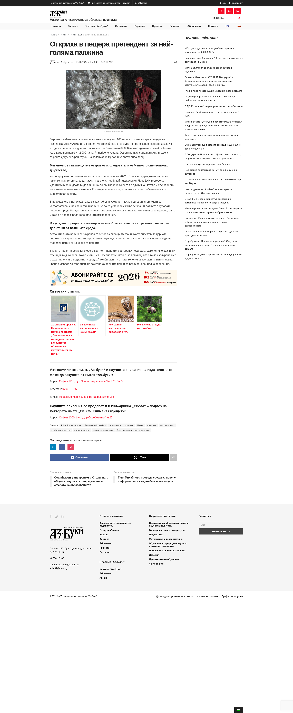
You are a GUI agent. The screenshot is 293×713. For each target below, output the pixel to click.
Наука (140, 425)
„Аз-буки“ (64, 62)
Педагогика (156, 534)
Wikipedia (142, 3)
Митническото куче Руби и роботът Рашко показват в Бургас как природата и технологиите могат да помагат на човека (213, 125)
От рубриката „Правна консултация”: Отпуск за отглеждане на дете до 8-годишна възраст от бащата (211, 245)
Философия (156, 563)
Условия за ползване (207, 596)
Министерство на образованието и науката (109, 3)
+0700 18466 (57, 558)
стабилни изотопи (61, 430)
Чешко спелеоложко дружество (133, 430)
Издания (139, 26)
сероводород (167, 425)
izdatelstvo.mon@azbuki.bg (75, 396)
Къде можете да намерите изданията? (115, 524)
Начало (56, 26)
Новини (63, 35)
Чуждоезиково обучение (164, 559)
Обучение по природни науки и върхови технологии (168, 544)
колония (129, 425)
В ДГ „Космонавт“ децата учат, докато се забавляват (214, 106)
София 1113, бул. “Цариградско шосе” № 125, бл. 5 (90, 381)
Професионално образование (167, 550)
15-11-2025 (81, 62)
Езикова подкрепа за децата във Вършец (207, 164)
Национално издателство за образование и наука (83, 19)
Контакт (213, 26)
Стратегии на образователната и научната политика (169, 524)
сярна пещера (81, 430)
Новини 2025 (76, 35)
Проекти (157, 26)
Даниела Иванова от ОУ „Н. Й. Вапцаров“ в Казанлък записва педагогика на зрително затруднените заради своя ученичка (209, 81)
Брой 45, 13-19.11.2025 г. (97, 35)
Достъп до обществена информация (174, 596)
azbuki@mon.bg (104, 396)
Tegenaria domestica (95, 425)
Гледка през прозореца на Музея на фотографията (213, 90)
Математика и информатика (165, 539)
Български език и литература (167, 530)
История (154, 554)
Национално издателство (67, 3)
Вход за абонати (109, 530)
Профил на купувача (232, 596)
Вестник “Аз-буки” (111, 569)
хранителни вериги (103, 430)
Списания (121, 26)
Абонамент (194, 26)
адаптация (115, 425)
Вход (224, 3)
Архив (103, 577)
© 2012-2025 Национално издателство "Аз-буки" (73, 596)
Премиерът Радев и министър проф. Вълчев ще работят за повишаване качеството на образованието (212, 222)
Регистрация (236, 3)
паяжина (152, 425)
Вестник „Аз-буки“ (96, 26)
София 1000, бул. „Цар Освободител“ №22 (85, 417)
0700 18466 (69, 389)
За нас (72, 26)
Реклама (175, 26)
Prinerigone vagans (71, 425)
